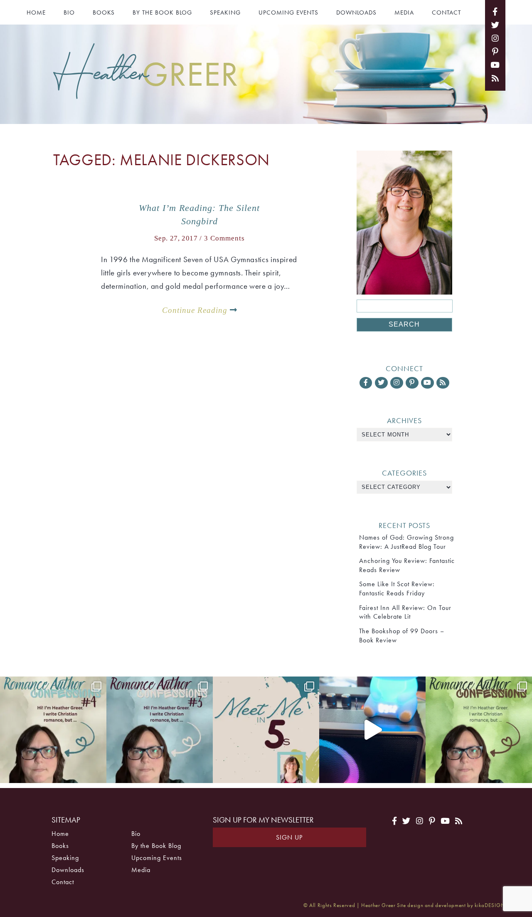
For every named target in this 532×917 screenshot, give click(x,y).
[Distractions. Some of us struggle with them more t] (479, 730)
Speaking (225, 12)
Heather (146, 72)
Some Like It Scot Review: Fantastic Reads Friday (397, 588)
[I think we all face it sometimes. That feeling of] (159, 730)
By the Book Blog (162, 12)
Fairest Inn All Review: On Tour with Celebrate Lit (405, 612)
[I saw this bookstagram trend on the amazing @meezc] (266, 730)
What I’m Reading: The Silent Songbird (199, 214)
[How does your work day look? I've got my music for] (372, 730)
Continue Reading (196, 310)
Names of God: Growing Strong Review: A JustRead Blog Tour (406, 542)
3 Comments (224, 238)
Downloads (356, 12)
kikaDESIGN (490, 905)
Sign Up (289, 837)
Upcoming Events (288, 12)
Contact (446, 12)
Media (404, 12)
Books (104, 12)
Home (36, 12)
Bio (69, 12)
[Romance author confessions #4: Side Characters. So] (53, 730)
